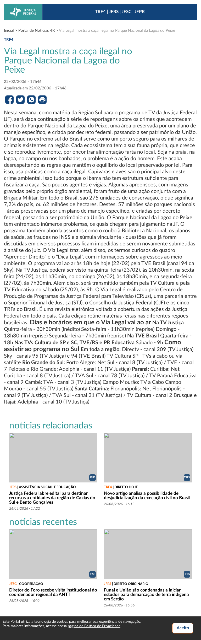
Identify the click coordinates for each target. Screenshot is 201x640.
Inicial (9, 31)
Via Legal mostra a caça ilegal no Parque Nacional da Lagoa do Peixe (117, 31)
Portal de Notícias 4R (36, 31)
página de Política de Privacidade (94, 626)
